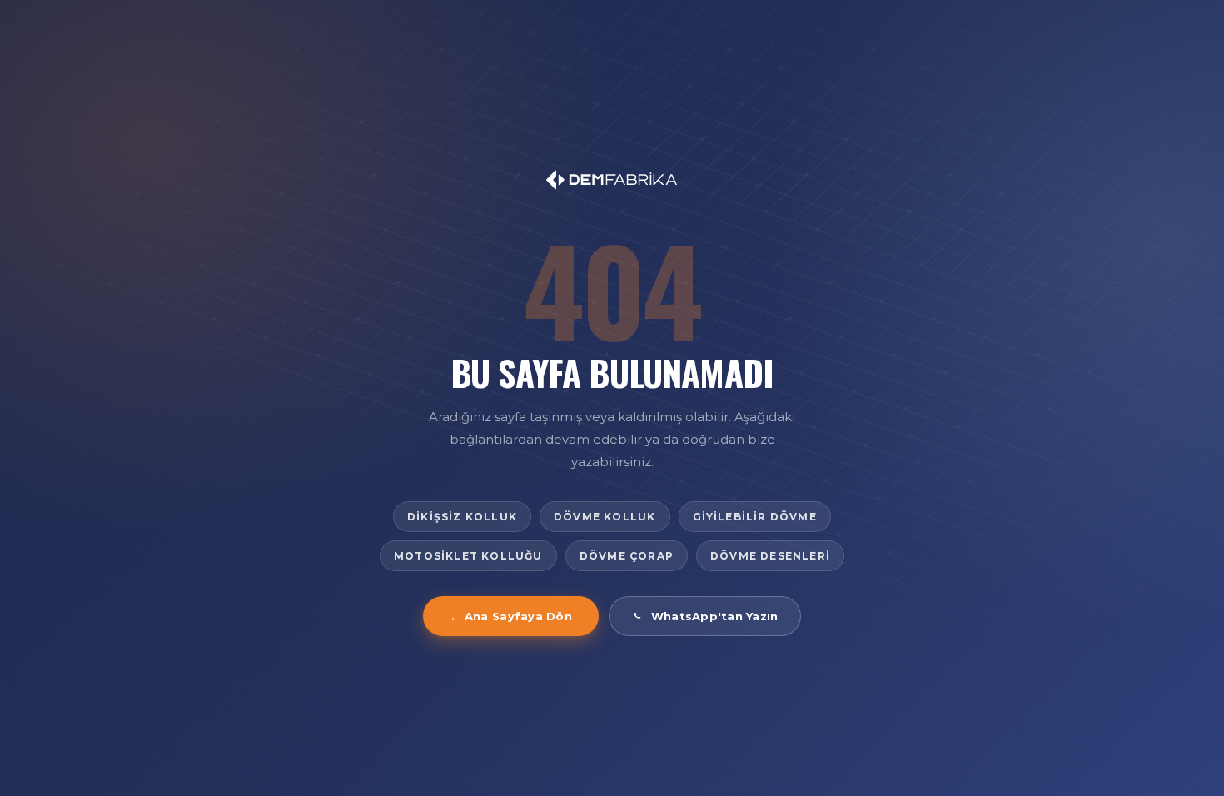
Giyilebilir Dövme (755, 516)
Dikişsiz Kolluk (462, 516)
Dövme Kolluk (604, 516)
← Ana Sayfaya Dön (510, 616)
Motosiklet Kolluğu (468, 556)
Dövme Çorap (627, 556)
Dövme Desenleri (770, 556)
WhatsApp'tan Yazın (715, 616)
